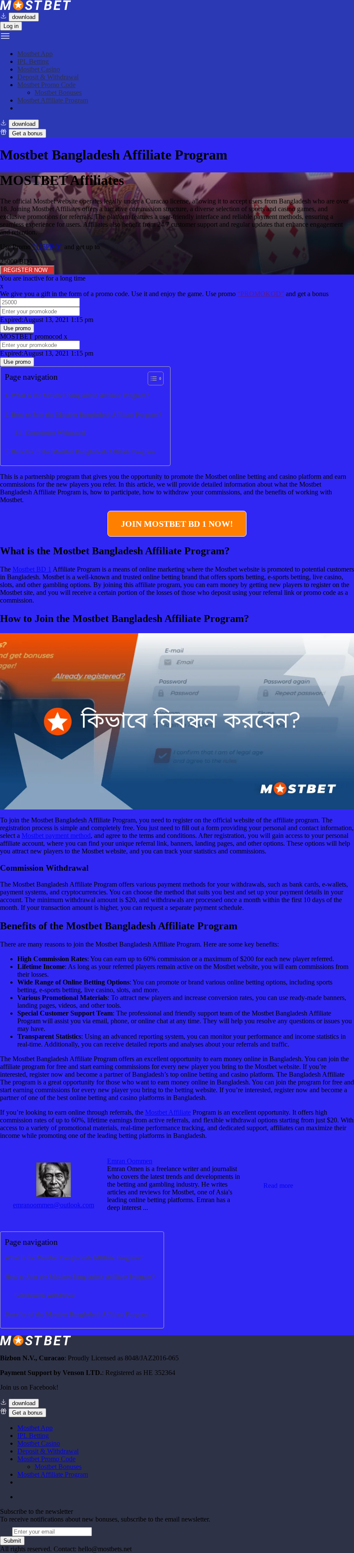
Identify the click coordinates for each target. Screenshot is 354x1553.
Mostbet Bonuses (58, 92)
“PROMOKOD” (260, 293)
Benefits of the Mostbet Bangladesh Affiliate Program (83, 451)
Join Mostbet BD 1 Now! (177, 523)
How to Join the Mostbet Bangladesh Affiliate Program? (86, 414)
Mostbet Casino (38, 69)
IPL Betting (33, 61)
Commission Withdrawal (55, 433)
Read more (278, 1185)
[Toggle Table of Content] (151, 378)
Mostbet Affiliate (168, 1112)
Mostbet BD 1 (32, 569)
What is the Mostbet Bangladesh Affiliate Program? (80, 395)
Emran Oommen (129, 1161)
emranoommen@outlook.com (53, 1205)
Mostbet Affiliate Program (52, 100)
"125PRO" (47, 246)
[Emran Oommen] (53, 1194)
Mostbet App (35, 53)
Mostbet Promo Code (46, 84)
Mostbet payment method (56, 835)
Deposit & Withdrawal (48, 77)
